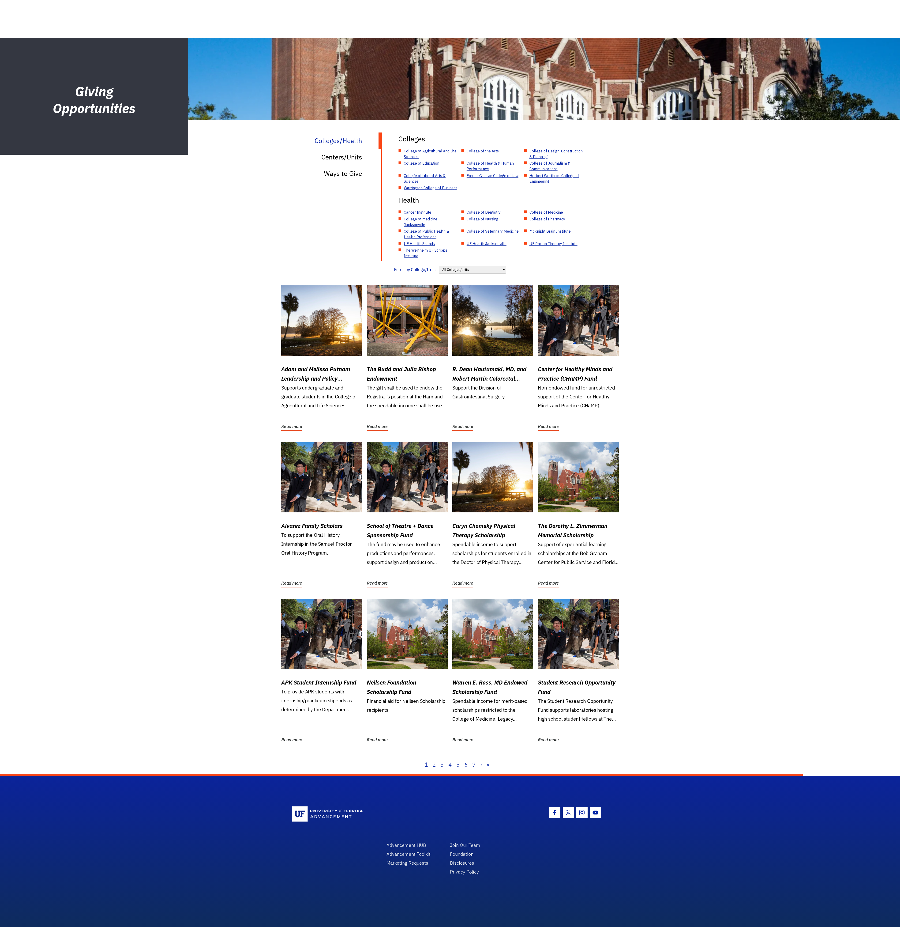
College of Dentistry (484, 212)
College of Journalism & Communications (549, 166)
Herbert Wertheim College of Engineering (554, 178)
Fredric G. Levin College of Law (492, 175)
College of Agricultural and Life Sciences (430, 154)
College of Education (421, 163)
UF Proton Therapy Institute (553, 243)
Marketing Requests (407, 863)
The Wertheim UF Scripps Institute (425, 253)
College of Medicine (546, 212)
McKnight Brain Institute (550, 231)
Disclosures (462, 863)
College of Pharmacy (547, 219)
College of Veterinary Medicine (493, 231)
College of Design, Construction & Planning (556, 154)
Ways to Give (343, 173)
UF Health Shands (419, 243)
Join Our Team (465, 845)
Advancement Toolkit (408, 854)
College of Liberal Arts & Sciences (425, 178)
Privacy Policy (464, 872)
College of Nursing (482, 219)
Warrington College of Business (430, 187)
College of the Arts (483, 151)
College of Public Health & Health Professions (426, 234)
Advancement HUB (406, 845)
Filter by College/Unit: (415, 269)
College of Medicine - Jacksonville (422, 222)
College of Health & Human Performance (490, 166)
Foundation (461, 854)
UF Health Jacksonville (486, 243)
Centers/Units (341, 157)
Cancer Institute (417, 212)
